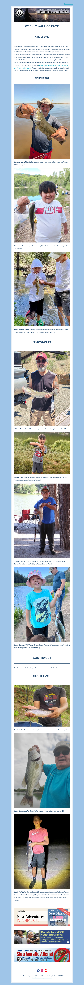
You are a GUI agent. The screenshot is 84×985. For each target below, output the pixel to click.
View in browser (68, 4)
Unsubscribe (36, 978)
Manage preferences (46, 978)
